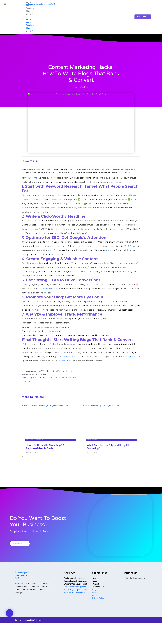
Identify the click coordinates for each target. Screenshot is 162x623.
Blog (28, 11)
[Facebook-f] (32, 604)
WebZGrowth (130, 246)
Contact (29, 14)
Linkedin (65, 361)
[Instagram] (18, 604)
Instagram (129, 357)
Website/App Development (75, 584)
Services (30, 8)
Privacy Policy (98, 587)
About (28, 5)
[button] (79, 16)
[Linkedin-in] (25, 604)
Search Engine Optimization (75, 581)
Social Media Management (75, 578)
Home (28, 2)
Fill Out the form (66, 357)
